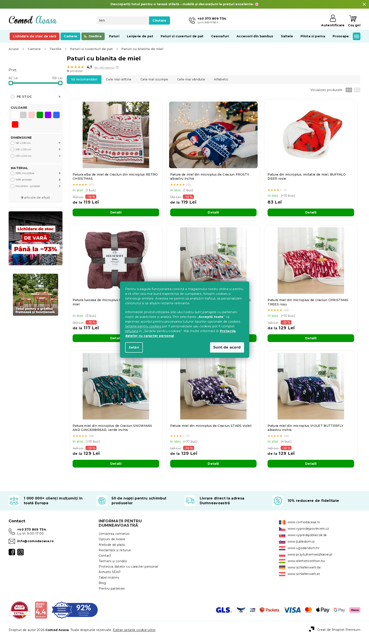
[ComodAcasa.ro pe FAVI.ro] (19, 610)
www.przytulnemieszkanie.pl (310, 554)
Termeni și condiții (113, 561)
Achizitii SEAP (110, 572)
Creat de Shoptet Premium (338, 630)
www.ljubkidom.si (301, 541)
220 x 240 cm (38, 155)
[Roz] (31, 115)
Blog (102, 583)
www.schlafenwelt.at (304, 574)
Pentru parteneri (112, 588)
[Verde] (40, 115)
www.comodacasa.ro (304, 522)
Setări (134, 347)
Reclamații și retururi (115, 550)
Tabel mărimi (109, 577)
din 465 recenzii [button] (104, 67)
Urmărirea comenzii (114, 534)
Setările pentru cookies (143, 326)
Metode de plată (112, 545)
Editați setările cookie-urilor (134, 630)
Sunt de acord (227, 347)
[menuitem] (34, 36)
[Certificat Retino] (74, 610)
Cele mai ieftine (118, 79)
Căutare (159, 20)
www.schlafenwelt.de (304, 567)
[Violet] (48, 115)
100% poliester (38, 179)
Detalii (115, 212)
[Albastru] (56, 115)
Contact (105, 555)
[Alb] (15, 115)
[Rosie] (15, 125)
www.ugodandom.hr (303, 548)
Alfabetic (221, 79)
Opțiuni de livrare (112, 539)
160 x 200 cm (38, 142)
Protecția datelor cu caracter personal (128, 566)
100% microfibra (38, 173)
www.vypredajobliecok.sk (307, 535)
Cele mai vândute (191, 79)
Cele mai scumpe (154, 79)
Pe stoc (38, 97)
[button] (117, 67)
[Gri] (23, 115)
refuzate (132, 331)
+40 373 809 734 (31, 529)
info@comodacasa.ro (35, 541)
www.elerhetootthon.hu (306, 561)
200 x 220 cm (38, 149)
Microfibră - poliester (38, 186)
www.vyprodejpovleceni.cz (308, 529)
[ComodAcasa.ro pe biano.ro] (41, 610)
